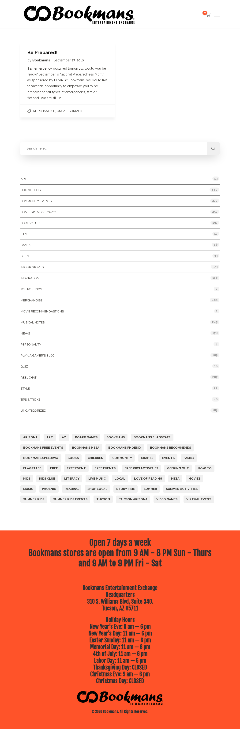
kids (26, 478)
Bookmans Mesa (85, 447)
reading (72, 489)
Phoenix (49, 489)
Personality (31, 344)
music (28, 489)
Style (25, 388)
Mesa (175, 478)
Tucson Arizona (133, 499)
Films (25, 234)
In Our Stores (32, 267)
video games (166, 499)
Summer (150, 489)
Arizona (30, 437)
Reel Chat (28, 377)
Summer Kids (33, 499)
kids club (47, 478)
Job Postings (31, 289)
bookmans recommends (170, 447)
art (49, 437)
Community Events (36, 201)
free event (76, 468)
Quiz (24, 366)
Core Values (31, 223)
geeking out (178, 468)
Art (23, 179)
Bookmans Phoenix (124, 447)
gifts (25, 256)
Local (120, 478)
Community (122, 458)
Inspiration (30, 278)
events (168, 458)
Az (64, 437)
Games (26, 245)
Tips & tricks (30, 399)
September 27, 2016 (69, 60)
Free (54, 468)
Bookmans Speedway (41, 458)
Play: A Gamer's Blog (38, 355)
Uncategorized (69, 111)
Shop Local (97, 489)
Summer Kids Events (70, 499)
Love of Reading (148, 478)
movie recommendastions (42, 311)
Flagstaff (32, 468)
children (95, 458)
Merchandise (44, 111)
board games (86, 437)
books (73, 458)
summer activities (182, 489)
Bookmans (41, 60)
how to (205, 468)
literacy (71, 478)
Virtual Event (198, 499)
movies (194, 478)
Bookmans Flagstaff (152, 437)
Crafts (147, 458)
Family (189, 458)
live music (97, 478)
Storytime (125, 489)
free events (105, 468)
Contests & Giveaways (39, 212)
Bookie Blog (31, 190)
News (25, 333)
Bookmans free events (43, 447)
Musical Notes (33, 322)
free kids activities (141, 468)
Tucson (103, 499)
